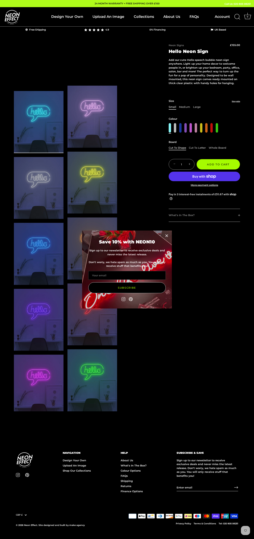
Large (197, 106)
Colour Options (131, 470)
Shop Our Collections (77, 470)
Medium (184, 106)
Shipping (127, 481)
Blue (180, 128)
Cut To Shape (177, 147)
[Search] (237, 16)
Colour (173, 118)
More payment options (204, 185)
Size (204, 101)
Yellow (201, 128)
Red (211, 128)
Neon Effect (30, 525)
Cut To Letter (197, 147)
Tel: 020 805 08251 (228, 523)
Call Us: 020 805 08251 (237, 3)
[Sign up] (236, 487)
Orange (206, 128)
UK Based (220, 29)
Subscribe (127, 287)
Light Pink (196, 128)
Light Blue (170, 128)
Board (173, 142)
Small (172, 106)
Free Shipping (37, 29)
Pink (191, 128)
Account (222, 17)
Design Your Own (67, 16)
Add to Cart (218, 164)
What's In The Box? (134, 465)
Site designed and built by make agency (61, 525)
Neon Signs (176, 45)
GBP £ (19, 515)
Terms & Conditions (205, 523)
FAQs (194, 16)
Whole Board (217, 147)
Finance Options (132, 491)
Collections (144, 16)
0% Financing (157, 29)
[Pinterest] (131, 298)
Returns (126, 486)
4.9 (106, 29)
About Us (171, 16)
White (175, 128)
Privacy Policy (183, 523)
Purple (185, 128)
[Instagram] (123, 298)
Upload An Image (108, 16)
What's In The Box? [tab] (182, 215)
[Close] (166, 235)
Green (217, 128)
